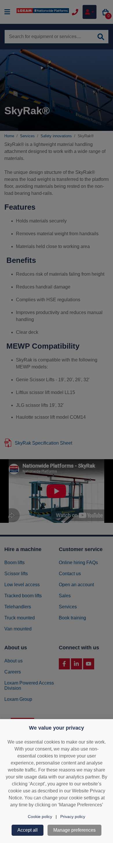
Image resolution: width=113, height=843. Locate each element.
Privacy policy (72, 816)
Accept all (27, 830)
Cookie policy (40, 816)
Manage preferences (74, 830)
